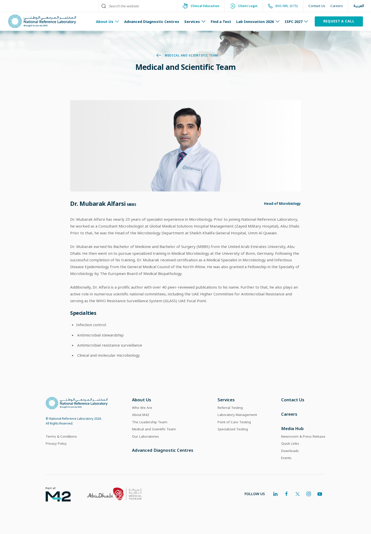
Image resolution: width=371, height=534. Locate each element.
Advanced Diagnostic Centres (151, 21)
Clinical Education (205, 6)
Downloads (290, 450)
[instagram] (308, 493)
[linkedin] (275, 493)
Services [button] (192, 21)
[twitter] (297, 493)
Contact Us (316, 6)
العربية (358, 6)
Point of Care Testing (234, 422)
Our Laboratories (145, 436)
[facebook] (286, 493)
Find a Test (221, 21)
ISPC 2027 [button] (293, 21)
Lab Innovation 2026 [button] (255, 21)
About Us (141, 400)
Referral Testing (230, 407)
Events (286, 458)
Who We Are (142, 407)
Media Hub (292, 428)
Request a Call (339, 21)
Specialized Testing (233, 429)
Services (226, 400)
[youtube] (319, 493)
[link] (54, 493)
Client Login (247, 6)
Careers (336, 6)
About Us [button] (104, 21)
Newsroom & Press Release (303, 436)
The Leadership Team (149, 422)
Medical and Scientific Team (191, 55)
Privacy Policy (56, 443)
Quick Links (290, 443)
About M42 (140, 414)
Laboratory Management (237, 414)
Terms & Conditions (61, 436)
